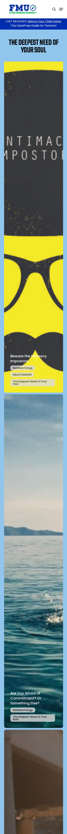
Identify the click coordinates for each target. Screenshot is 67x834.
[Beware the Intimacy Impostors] (33, 226)
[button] (61, 9)
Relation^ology (23, 368)
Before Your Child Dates (44, 21)
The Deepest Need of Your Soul (30, 383)
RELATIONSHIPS (22, 374)
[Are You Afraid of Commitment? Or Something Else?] (33, 561)
